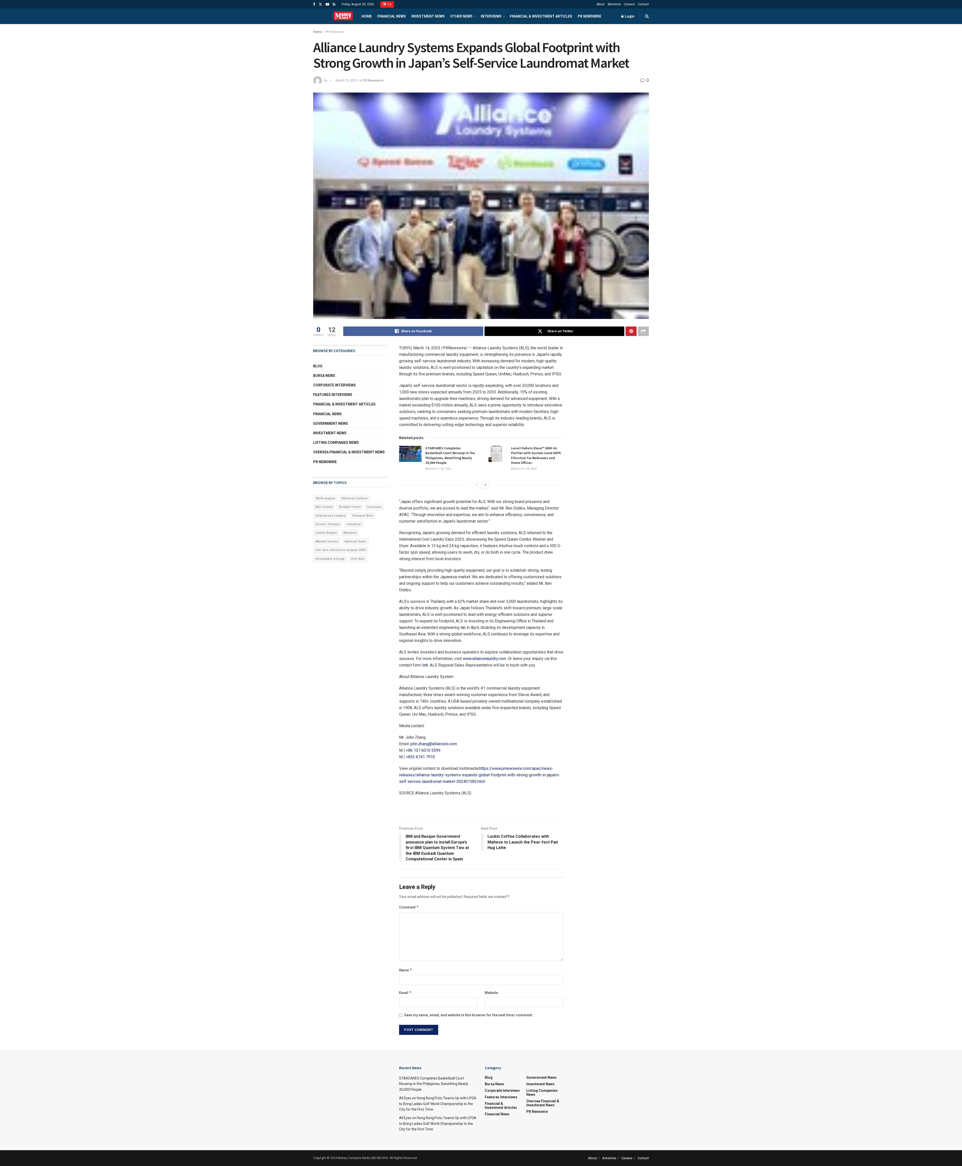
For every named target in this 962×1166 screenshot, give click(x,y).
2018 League (325, 498)
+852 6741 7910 (420, 757)
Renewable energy (330, 558)
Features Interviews (332, 395)
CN (389, 4)
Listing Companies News (336, 443)
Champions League (331, 515)
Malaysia (350, 532)
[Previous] (476, 484)
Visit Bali (358, 558)
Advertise (614, 4)
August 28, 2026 (439, 468)
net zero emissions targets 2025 (341, 550)
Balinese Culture (355, 498)
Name (405, 970)
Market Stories (327, 541)
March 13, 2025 (346, 80)
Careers (629, 4)
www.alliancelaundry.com (484, 658)
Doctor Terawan (328, 524)
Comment (409, 907)
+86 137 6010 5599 (423, 750)
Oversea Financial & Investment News (349, 452)
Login (629, 16)
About (600, 4)
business (374, 507)
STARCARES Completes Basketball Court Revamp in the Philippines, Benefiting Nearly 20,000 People (450, 455)
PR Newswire (589, 16)
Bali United (324, 507)
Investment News (428, 16)
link (425, 665)
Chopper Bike (362, 515)
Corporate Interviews (334, 385)
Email (405, 992)
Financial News (391, 16)
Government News (330, 424)
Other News (461, 16)
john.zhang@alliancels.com (433, 743)
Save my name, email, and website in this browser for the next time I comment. (468, 1015)
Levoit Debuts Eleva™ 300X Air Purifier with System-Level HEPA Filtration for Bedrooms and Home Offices (536, 455)
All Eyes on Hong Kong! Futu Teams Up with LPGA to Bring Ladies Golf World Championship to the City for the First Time (437, 1103)
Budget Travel (350, 507)
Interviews (491, 16)
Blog (317, 366)
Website (491, 993)
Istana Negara (326, 532)
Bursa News (324, 376)
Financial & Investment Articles (541, 16)
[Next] (485, 484)
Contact (643, 4)
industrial (353, 524)
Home (367, 16)
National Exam (356, 541)
